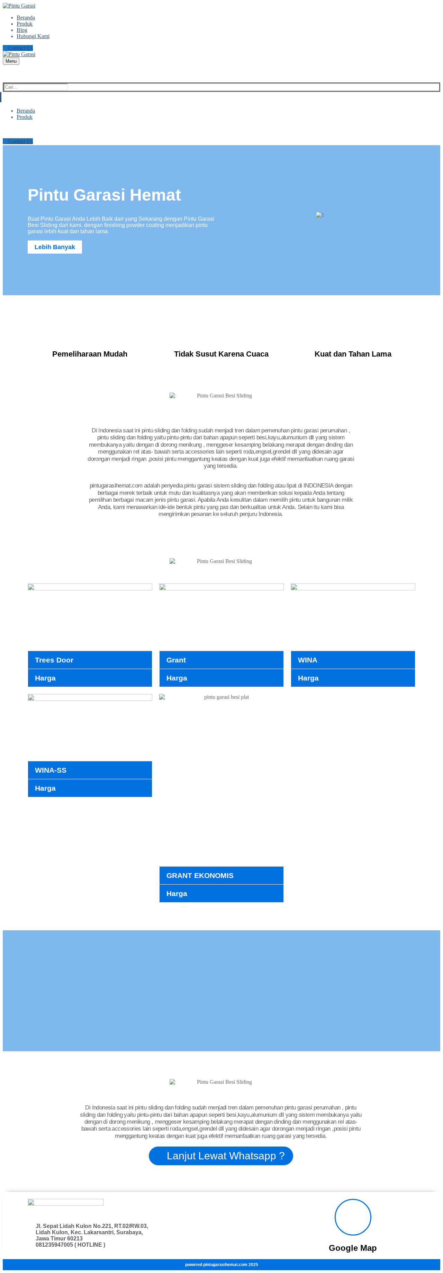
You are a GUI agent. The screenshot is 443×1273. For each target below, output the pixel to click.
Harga (45, 678)
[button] (231, 215)
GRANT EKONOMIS (200, 875)
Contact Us (20, 48)
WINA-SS (50, 770)
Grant (176, 660)
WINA (307, 660)
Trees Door (54, 660)
